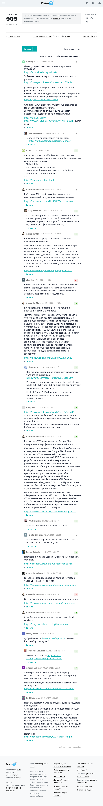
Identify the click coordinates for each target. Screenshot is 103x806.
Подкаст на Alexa (84, 786)
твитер (92, 780)
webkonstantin (12, 775)
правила (56, 18)
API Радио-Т (82, 770)
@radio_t (89, 774)
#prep (67, 36)
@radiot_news (83, 776)
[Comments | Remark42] (51, 397)
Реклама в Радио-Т (85, 790)
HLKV (19, 769)
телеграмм (82, 783)
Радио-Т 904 (14, 36)
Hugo (18, 778)
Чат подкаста (59, 776)
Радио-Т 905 (89, 36)
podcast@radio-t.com (42, 36)
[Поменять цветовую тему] (87, 3)
